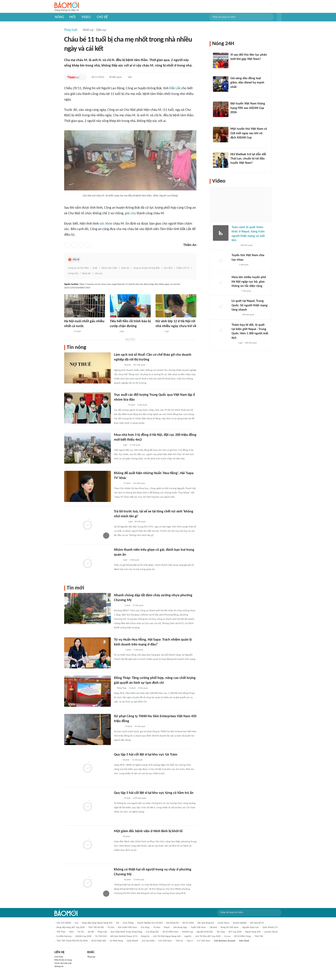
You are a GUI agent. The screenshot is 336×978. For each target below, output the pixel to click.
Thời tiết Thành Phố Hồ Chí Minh (72, 941)
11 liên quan (135, 445)
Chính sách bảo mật (63, 963)
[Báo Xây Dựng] (234, 168)
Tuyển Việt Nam (198, 927)
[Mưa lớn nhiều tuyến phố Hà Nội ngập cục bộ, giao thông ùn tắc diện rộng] (220, 283)
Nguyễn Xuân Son (250, 927)
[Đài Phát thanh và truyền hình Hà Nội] (118, 605)
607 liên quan (139, 365)
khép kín (86, 273)
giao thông (128, 923)
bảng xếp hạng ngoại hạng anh (97, 923)
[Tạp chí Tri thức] (232, 64)
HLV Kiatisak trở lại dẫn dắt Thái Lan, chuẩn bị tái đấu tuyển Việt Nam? (248, 159)
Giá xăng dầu (152, 932)
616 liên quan (139, 483)
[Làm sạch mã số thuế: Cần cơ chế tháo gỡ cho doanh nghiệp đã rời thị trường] (87, 367)
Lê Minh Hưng (116, 941)
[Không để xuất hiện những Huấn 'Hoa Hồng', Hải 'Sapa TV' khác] (87, 486)
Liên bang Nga (180, 927)
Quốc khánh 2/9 (270, 927)
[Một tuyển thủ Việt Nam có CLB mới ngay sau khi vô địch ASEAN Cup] (220, 134)
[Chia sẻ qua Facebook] (67, 245)
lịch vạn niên (148, 941)
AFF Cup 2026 (235, 932)
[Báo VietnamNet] (159, 331)
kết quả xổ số (257, 923)
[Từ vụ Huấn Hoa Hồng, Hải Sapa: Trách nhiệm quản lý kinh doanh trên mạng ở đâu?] (87, 652)
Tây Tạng (221, 932)
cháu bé (125, 268)
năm (71, 932)
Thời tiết (259, 936)
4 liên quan (142, 405)
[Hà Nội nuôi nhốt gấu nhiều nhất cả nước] (84, 305)
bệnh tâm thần (109, 268)
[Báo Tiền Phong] (68, 331)
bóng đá (145, 936)
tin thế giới (101, 936)
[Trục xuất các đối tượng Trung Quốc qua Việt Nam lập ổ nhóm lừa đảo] (87, 408)
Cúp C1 (190, 941)
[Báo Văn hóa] (233, 117)
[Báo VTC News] (118, 650)
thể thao (61, 932)
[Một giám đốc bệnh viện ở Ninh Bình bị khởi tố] (87, 844)
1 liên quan (243, 265)
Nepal (167, 927)
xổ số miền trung (242, 936)
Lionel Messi (223, 923)
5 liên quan (138, 650)
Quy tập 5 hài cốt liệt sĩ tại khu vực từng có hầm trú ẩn (153, 793)
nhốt (95, 268)
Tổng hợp (91, 957)
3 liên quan (134, 560)
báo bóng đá (172, 923)
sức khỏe (106, 224)
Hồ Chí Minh (188, 923)
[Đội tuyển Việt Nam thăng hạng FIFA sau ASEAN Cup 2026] (220, 109)
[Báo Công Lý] (117, 760)
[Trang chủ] (66, 6)
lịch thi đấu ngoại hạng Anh (167, 936)
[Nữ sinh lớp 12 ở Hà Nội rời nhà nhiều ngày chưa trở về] (176, 305)
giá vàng (145, 927)
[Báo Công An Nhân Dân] (120, 405)
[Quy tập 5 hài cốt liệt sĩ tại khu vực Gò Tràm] (87, 767)
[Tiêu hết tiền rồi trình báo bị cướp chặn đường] (130, 305)
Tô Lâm (111, 927)
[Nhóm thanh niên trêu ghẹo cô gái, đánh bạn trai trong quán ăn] (87, 563)
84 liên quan (140, 522)
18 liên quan (115, 77)
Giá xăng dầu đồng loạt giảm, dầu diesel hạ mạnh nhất (247, 83)
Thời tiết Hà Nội (96, 927)
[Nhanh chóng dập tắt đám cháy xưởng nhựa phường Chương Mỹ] (87, 608)
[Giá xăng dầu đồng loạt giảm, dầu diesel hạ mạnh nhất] (220, 84)
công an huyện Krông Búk (146, 268)
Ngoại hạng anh (253, 932)
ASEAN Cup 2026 (83, 936)
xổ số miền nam (170, 932)
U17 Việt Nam (203, 941)
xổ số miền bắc (98, 941)
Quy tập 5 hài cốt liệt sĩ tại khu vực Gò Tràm (145, 754)
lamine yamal (271, 932)
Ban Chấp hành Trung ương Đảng (126, 932)
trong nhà (73, 273)
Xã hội (91, 932)
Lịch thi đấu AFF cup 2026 (207, 936)
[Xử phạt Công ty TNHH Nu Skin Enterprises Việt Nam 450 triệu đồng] (87, 729)
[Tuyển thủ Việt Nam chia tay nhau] (220, 261)
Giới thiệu (58, 957)
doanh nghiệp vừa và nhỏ (150, 923)
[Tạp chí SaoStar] (73, 77)
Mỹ (117, 923)
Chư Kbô (168, 268)
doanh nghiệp (240, 923)
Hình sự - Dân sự (94, 30)
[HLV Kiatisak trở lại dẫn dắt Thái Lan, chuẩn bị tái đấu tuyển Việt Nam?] (220, 160)
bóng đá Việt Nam (230, 927)
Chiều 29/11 (183, 268)
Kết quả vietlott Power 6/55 (123, 936)
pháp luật (102, 932)
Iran (76, 923)
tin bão (156, 927)
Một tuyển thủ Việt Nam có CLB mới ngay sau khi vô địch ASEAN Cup (248, 133)
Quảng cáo (59, 966)
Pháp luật (70, 30)
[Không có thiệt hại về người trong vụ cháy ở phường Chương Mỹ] (87, 882)
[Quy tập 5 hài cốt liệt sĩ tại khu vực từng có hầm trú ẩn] (87, 806)
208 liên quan (247, 245)
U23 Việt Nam (165, 941)
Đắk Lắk (174, 88)
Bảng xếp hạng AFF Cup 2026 (71, 927)
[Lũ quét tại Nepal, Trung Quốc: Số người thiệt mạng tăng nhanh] (220, 306)
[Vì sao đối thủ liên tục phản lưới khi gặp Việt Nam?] (220, 60)
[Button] (279, 17)
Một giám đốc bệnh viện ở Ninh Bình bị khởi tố (148, 831)
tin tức (80, 932)
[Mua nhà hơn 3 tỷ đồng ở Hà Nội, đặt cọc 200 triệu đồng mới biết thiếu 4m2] (87, 448)
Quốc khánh (132, 941)
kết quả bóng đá (206, 923)
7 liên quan (246, 291)
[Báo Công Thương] (118, 726)
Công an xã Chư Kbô (78, 268)
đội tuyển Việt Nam (127, 927)
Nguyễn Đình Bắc (205, 932)
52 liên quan (138, 605)
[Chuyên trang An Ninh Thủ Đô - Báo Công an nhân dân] (234, 343)
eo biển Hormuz (64, 936)
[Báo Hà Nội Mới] (118, 365)
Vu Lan (227, 936)
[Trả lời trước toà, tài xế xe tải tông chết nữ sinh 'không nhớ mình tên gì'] (87, 524)
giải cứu (130, 213)
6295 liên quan (139, 798)
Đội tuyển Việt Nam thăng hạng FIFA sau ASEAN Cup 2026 (247, 108)
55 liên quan (140, 726)
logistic (188, 936)
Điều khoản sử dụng (63, 960)
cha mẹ (98, 273)
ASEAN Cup (187, 932)
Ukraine (213, 927)
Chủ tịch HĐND (64, 923)
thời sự (179, 941)
